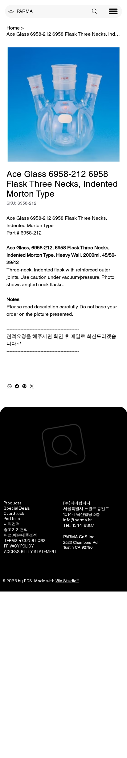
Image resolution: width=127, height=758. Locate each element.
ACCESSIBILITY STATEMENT (30, 551)
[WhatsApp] (9, 386)
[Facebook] (17, 386)
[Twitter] (32, 386)
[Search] (94, 11)
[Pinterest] (24, 386)
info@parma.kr (77, 520)
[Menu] (113, 11)
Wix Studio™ (67, 581)
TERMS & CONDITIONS (25, 540)
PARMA (25, 11)
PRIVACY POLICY (19, 546)
